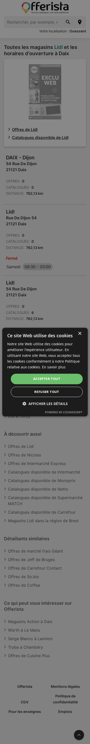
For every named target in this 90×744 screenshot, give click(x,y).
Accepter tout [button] (46, 379)
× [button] (80, 333)
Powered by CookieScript (63, 412)
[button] (45, 404)
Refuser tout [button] (46, 391)
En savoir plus (54, 367)
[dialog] (45, 372)
